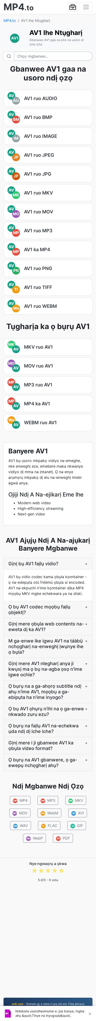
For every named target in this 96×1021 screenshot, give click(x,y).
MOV (20, 813)
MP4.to (9, 20)
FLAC (49, 825)
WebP (35, 838)
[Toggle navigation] (86, 7)
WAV (21, 825)
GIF (77, 825)
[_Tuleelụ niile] (72, 7)
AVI (78, 813)
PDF (63, 838)
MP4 (21, 800)
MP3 (48, 800)
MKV (76, 800)
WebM (49, 813)
